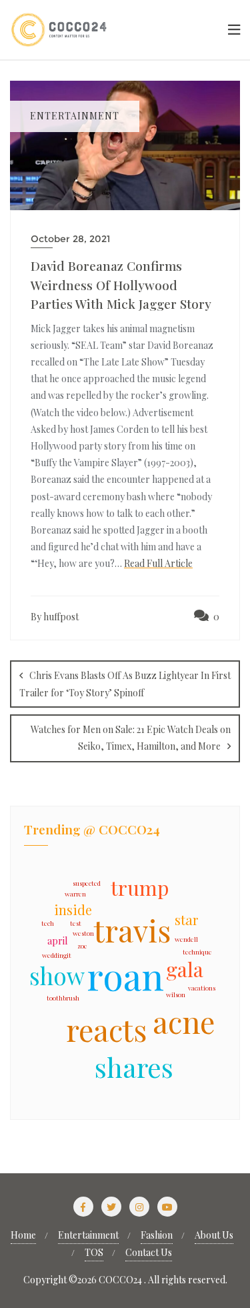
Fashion (157, 1235)
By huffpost (55, 616)
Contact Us (148, 1252)
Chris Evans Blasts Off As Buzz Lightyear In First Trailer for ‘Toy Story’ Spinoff (125, 684)
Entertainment (88, 1235)
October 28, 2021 (70, 239)
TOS (94, 1252)
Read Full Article (158, 563)
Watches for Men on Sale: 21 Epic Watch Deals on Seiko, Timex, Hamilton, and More (131, 737)
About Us (214, 1235)
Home (23, 1235)
